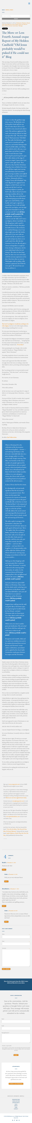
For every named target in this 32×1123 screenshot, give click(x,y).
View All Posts (9, 9)
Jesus (20, 24)
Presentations (16, 1099)
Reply (4, 869)
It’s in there (20, 345)
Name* (3, 1018)
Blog (16, 1104)
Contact (16, 1108)
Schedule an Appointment (16, 1083)
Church (28, 23)
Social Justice (15, 25)
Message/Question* (5, 1032)
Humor (16, 24)
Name (3, 934)
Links (16, 1107)
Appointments (16, 1102)
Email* (3, 1025)
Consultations (16, 1101)
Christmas (24, 23)
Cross (3, 24)
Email (3, 941)
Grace (13, 24)
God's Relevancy (8, 24)
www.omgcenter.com (14, 784)
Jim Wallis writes (11, 437)
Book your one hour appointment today (16, 798)
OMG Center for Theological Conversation (13, 3)
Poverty (10, 25)
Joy (22, 24)
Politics (6, 25)
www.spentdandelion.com (13, 816)
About (16, 1105)
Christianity (18, 23)
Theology (21, 25)
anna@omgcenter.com (18, 801)
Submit (16, 1055)
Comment (4, 948)
